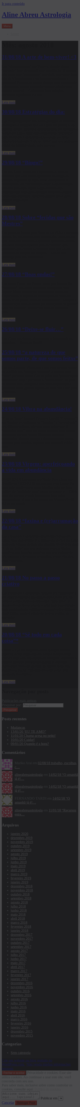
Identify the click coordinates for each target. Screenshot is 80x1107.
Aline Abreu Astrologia (36, 15)
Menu (7, 26)
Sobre (15, 34)
